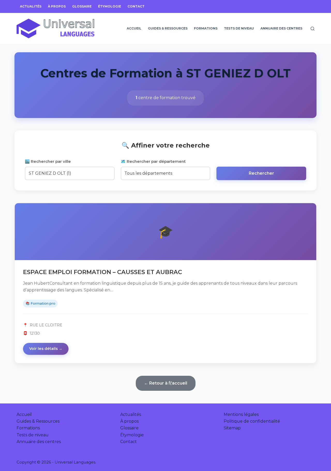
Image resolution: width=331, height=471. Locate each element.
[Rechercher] (312, 29)
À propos (57, 6)
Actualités (30, 6)
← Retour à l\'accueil (165, 383)
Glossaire (82, 6)
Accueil (134, 28)
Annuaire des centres (281, 28)
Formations (205, 28)
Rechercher (261, 173)
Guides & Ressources (167, 28)
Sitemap (232, 427)
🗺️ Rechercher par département (153, 161)
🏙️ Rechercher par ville (48, 161)
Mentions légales (241, 414)
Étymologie (109, 6)
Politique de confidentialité (252, 421)
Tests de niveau (239, 28)
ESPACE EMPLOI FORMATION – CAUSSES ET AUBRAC (102, 272)
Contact (136, 6)
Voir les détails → (45, 348)
